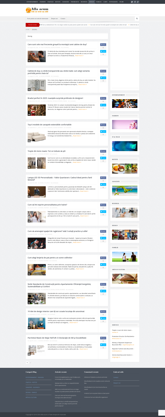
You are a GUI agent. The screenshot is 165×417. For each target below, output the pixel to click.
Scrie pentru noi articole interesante (37, 18)
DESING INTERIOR (55, 47)
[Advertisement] (104, 10)
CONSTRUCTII (46, 289)
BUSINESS (84, 2)
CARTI (105, 2)
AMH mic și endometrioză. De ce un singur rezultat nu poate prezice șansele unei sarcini (46, 25)
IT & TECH (47, 183)
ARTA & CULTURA (31, 397)
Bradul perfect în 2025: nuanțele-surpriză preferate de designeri (55, 98)
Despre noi (54, 18)
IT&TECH (50, 2)
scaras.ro (115, 332)
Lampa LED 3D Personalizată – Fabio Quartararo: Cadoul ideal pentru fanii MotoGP (60, 178)
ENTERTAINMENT (32, 2)
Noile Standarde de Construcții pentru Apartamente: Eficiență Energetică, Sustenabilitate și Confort (59, 285)
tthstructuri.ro (116, 338)
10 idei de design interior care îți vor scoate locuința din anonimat (56, 311)
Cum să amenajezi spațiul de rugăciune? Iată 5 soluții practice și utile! (57, 231)
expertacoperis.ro (128, 345)
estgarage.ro (116, 357)
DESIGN (91, 2)
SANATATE (65, 2)
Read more (79, 55)
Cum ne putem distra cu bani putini (99, 393)
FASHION (43, 2)
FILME (122, 2)
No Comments (65, 47)
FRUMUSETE (75, 2)
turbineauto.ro (116, 351)
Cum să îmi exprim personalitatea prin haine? (47, 204)
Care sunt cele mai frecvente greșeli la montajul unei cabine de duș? (91, 25)
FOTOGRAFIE (113, 2)
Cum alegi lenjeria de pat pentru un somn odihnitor (50, 257)
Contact (63, 18)
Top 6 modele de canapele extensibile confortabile (49, 124)
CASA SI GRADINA (45, 47)
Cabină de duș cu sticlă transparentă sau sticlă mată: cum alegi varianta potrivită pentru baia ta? (138, 25)
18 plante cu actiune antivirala (98, 377)
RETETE (57, 2)
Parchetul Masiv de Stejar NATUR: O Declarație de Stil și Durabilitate (57, 338)
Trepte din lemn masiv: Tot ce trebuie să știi (46, 151)
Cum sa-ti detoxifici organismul (99, 397)
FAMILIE (99, 2)
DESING (42, 183)
